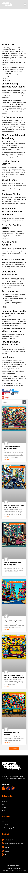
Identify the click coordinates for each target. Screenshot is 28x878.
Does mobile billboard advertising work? (12, 447)
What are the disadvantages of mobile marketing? (14, 506)
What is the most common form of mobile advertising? (14, 676)
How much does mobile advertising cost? (12, 564)
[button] (25, 4)
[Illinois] (3, 847)
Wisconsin (8, 855)
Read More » (7, 459)
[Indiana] (3, 851)
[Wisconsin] (3, 854)
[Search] (24, 402)
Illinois (7, 847)
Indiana (7, 851)
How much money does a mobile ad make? (13, 621)
